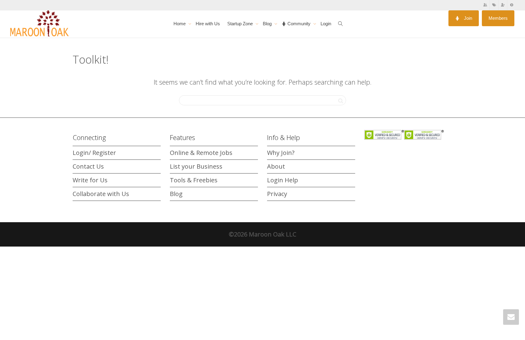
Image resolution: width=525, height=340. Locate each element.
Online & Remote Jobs (201, 153)
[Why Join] (503, 5)
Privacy (277, 194)
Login (326, 23)
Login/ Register (94, 153)
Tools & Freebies (194, 180)
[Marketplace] (494, 5)
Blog (268, 23)
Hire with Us (208, 23)
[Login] (511, 5)
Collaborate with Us (101, 194)
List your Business (196, 166)
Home (180, 23)
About (276, 166)
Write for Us (90, 180)
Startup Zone (240, 23)
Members (498, 18)
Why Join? (280, 153)
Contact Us (88, 166)
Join (467, 18)
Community (299, 23)
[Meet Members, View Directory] (485, 5)
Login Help (282, 180)
